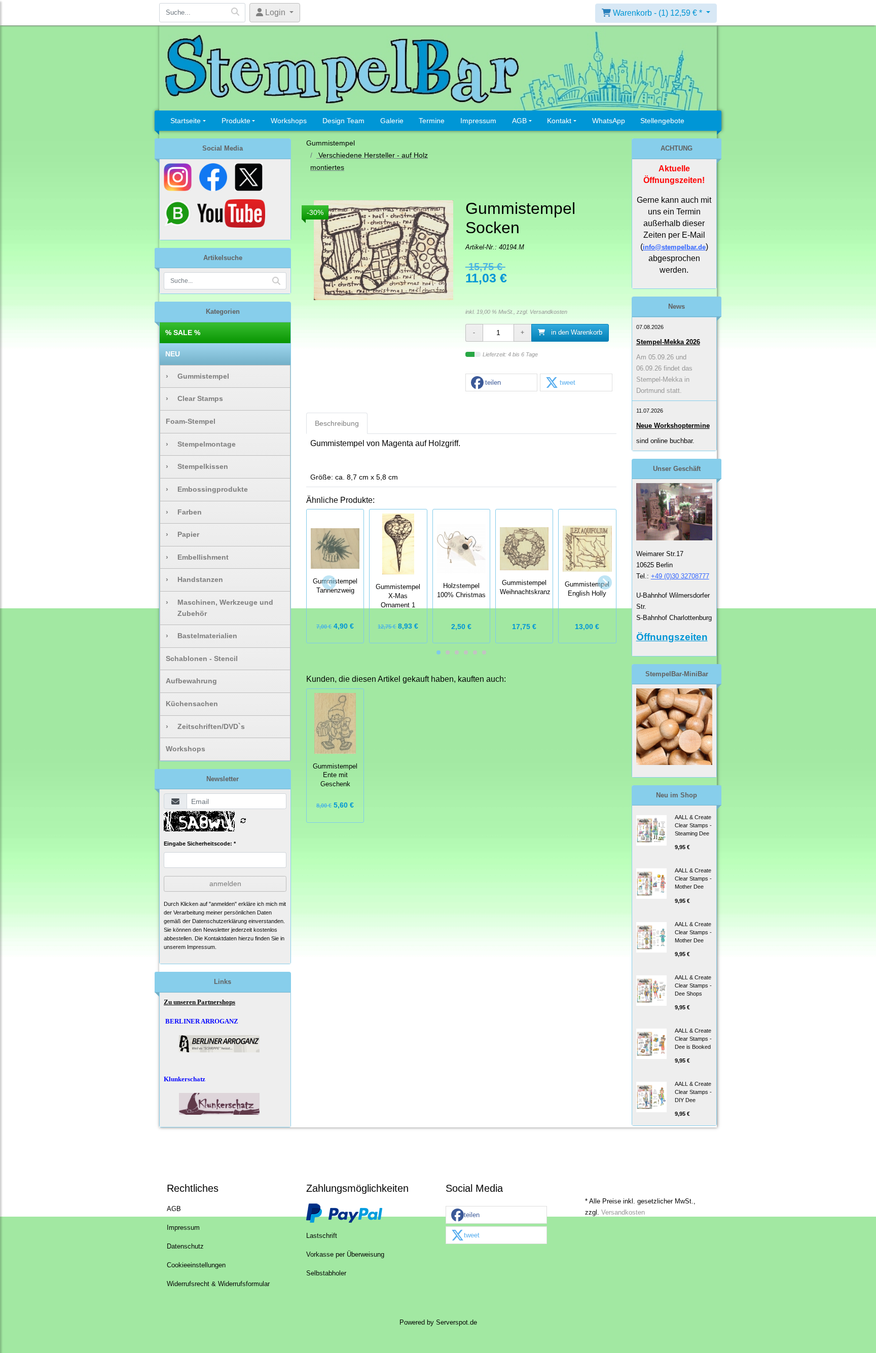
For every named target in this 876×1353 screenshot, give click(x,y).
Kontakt (559, 121)
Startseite (185, 121)
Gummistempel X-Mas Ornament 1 (398, 596)
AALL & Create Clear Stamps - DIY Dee (693, 1092)
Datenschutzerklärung (219, 921)
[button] (501, 383)
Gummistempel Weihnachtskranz (525, 587)
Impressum (478, 121)
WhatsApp (608, 121)
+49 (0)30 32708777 (680, 576)
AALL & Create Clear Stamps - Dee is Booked (693, 1039)
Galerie (392, 121)
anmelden (225, 884)
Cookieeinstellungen (196, 1265)
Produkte (236, 121)
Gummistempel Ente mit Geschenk (335, 775)
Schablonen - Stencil (202, 658)
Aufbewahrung (191, 681)
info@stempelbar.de (674, 247)
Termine (432, 121)
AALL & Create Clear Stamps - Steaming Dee (693, 825)
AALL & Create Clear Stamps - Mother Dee (693, 878)
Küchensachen (192, 704)
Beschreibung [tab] (337, 423)
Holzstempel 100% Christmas (461, 590)
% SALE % (182, 332)
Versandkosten (548, 312)
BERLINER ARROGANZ (201, 1021)
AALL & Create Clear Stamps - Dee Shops (693, 985)
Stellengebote (662, 121)
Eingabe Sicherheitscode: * (200, 843)
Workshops (289, 121)
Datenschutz (185, 1246)
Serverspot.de (456, 1322)
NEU (172, 354)
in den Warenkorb (575, 332)
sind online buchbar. (665, 441)
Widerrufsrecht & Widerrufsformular (218, 1284)
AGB (519, 121)
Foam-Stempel (190, 421)
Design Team (343, 121)
